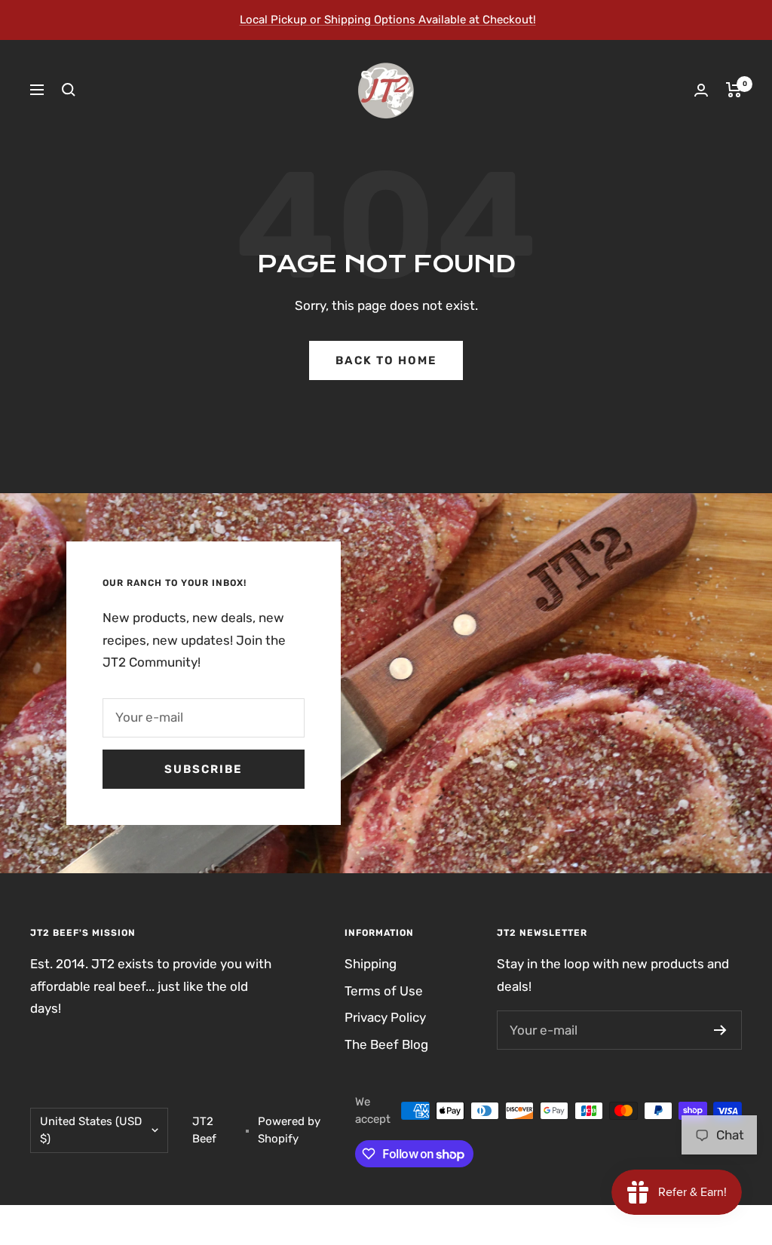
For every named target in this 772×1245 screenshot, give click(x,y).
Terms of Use (384, 990)
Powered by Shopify (289, 1130)
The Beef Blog (386, 1044)
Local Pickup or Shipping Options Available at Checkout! (388, 19)
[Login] (701, 90)
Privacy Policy (385, 1017)
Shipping (371, 963)
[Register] (720, 1030)
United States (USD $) (91, 1130)
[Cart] (734, 89)
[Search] (68, 90)
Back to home (386, 360)
